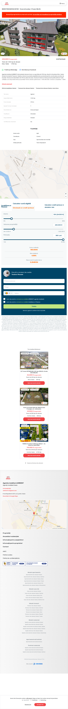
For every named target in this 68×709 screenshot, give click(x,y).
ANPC (4, 551)
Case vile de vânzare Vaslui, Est (34, 595)
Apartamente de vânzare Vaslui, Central (34, 576)
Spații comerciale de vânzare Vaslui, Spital (34, 626)
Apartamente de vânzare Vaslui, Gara (34, 579)
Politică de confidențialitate (11, 558)
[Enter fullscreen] (66, 152)
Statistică (34, 700)
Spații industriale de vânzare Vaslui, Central (34, 628)
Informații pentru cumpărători (13, 540)
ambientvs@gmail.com (10, 490)
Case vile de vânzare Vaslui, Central (34, 593)
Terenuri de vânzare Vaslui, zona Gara (47, 88)
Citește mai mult (7, 84)
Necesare (26, 700)
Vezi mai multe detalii (34, 383)
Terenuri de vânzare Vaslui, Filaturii (34, 614)
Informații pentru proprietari (12, 543)
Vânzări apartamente (34, 572)
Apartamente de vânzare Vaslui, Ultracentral (34, 585)
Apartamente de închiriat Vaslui (34, 641)
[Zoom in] (66, 193)
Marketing (43, 700)
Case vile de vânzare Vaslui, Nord (34, 597)
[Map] (34, 174)
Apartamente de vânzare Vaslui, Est (34, 583)
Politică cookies (7, 555)
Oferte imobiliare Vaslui (9, 88)
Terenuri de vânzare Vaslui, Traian (34, 616)
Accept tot (40, 704)
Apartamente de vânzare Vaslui (34, 574)
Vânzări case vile (34, 589)
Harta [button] (64, 53)
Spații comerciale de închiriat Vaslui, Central (34, 652)
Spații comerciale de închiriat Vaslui (34, 647)
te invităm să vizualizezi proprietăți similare (47, 14)
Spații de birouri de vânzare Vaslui (34, 630)
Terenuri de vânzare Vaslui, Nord (34, 610)
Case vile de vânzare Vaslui (34, 591)
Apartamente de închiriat (34, 639)
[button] (2, 37)
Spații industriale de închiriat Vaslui (34, 649)
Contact (6, 546)
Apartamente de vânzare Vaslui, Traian (34, 581)
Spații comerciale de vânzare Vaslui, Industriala (34, 632)
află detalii (29, 698)
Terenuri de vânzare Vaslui (26, 88)
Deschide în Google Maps (10, 496)
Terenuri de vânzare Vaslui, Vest (34, 612)
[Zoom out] (66, 196)
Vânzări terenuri (34, 603)
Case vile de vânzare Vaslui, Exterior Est (34, 599)
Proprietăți (6, 533)
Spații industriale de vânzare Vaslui (34, 624)
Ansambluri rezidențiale (11, 536)
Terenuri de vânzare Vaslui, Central (34, 607)
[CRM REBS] (38, 664)
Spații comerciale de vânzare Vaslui (34, 622)
